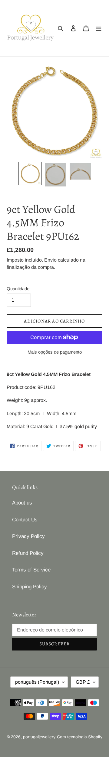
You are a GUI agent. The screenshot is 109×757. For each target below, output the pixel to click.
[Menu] (98, 28)
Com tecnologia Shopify (79, 736)
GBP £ (83, 682)
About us (22, 503)
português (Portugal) (37, 682)
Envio (50, 259)
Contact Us (25, 520)
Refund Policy (28, 553)
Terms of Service (31, 570)
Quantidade (18, 288)
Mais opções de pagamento (55, 352)
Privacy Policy (28, 536)
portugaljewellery (39, 736)
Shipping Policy (29, 587)
